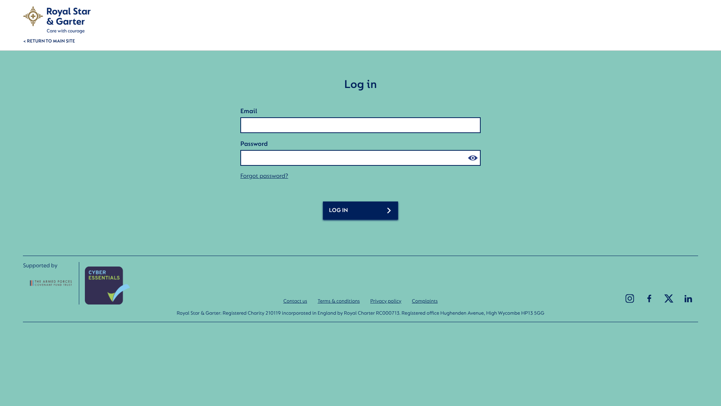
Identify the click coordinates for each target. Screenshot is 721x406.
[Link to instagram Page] (630, 298)
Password (254, 143)
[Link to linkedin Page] (688, 298)
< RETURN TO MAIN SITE (49, 40)
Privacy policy (385, 301)
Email (248, 111)
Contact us (295, 301)
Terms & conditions (339, 301)
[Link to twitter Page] (669, 298)
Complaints (425, 301)
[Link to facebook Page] (649, 298)
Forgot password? (264, 175)
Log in (338, 210)
